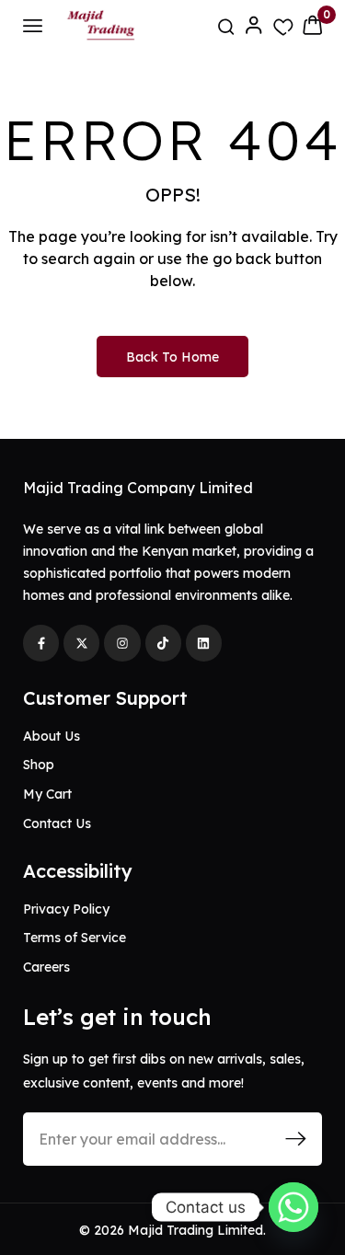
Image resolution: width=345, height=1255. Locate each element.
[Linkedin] (204, 643)
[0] (312, 25)
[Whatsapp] (293, 1207)
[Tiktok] (163, 643)
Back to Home (172, 357)
